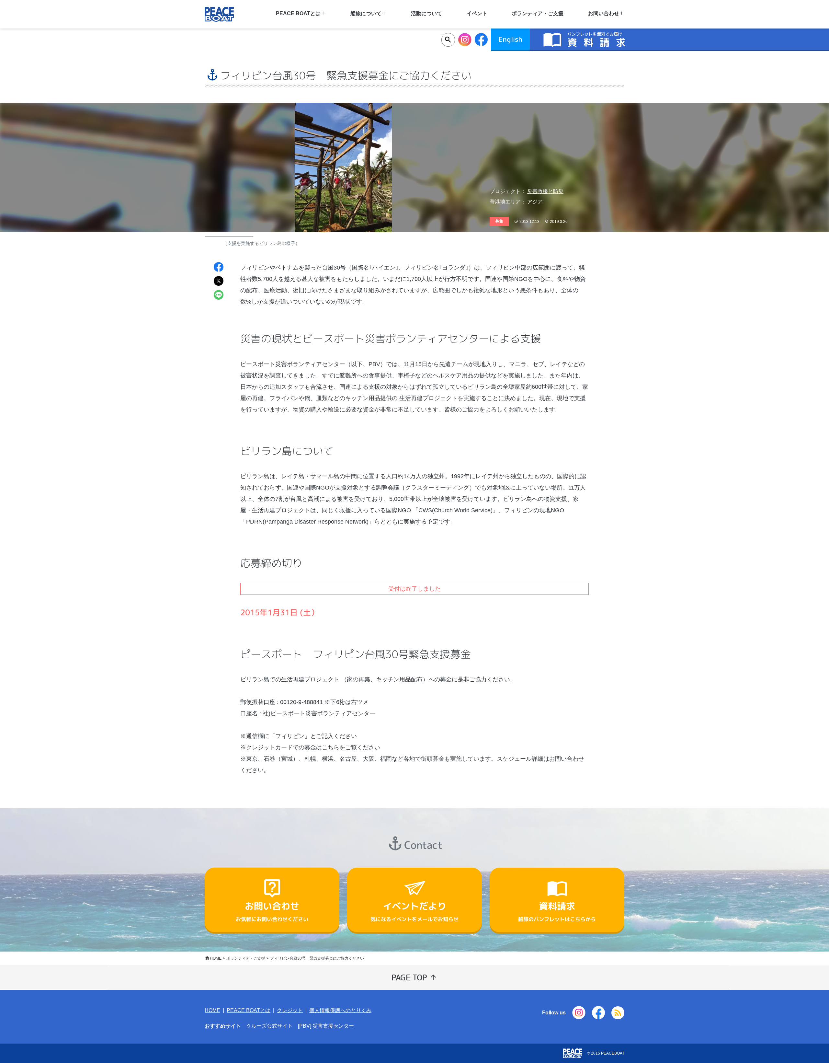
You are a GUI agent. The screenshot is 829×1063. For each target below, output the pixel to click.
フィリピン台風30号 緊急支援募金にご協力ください (317, 958)
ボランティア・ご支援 (537, 13)
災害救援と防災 (545, 191)
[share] (218, 267)
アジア (535, 201)
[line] (218, 295)
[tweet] (218, 281)
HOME (215, 958)
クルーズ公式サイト (269, 1026)
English (510, 39)
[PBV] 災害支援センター (326, 1026)
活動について (426, 13)
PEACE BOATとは (248, 1010)
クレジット (290, 1010)
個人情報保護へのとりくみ (340, 1010)
